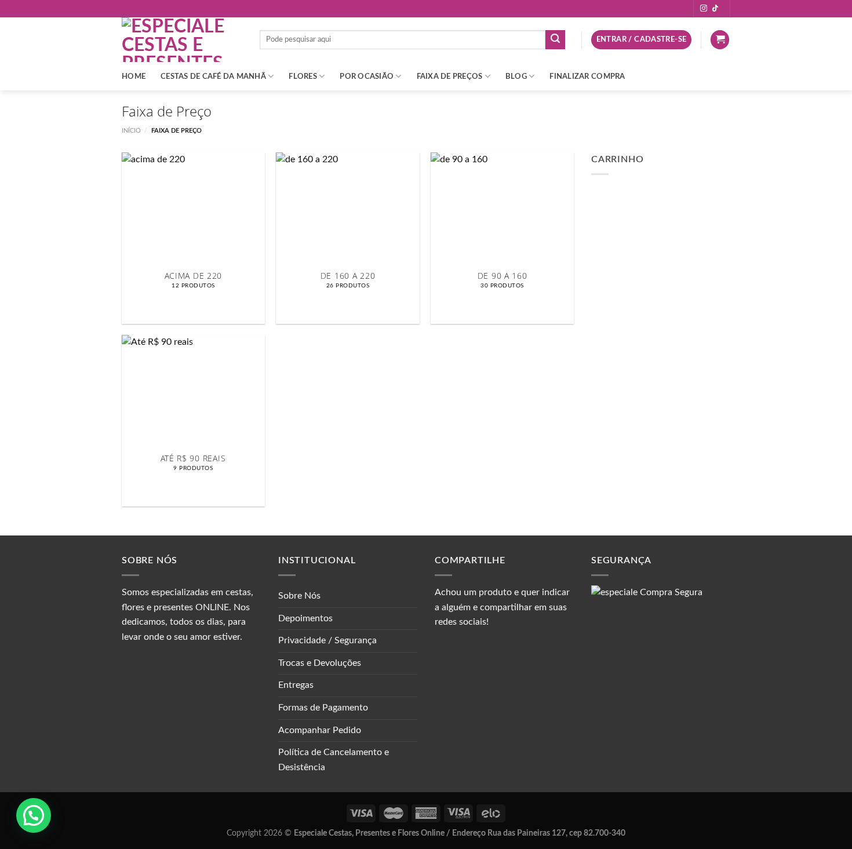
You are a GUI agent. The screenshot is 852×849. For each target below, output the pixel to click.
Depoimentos (305, 618)
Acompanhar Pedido (319, 730)
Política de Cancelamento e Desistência (333, 760)
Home (133, 76)
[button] (33, 815)
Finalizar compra (587, 76)
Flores (303, 76)
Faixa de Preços (450, 76)
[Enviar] (555, 40)
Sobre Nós (299, 595)
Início (131, 130)
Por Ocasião (367, 76)
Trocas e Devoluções (319, 663)
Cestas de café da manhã (213, 76)
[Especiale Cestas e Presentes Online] (182, 39)
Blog (516, 76)
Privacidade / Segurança (327, 640)
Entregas (296, 685)
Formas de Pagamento (323, 707)
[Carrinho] (720, 39)
